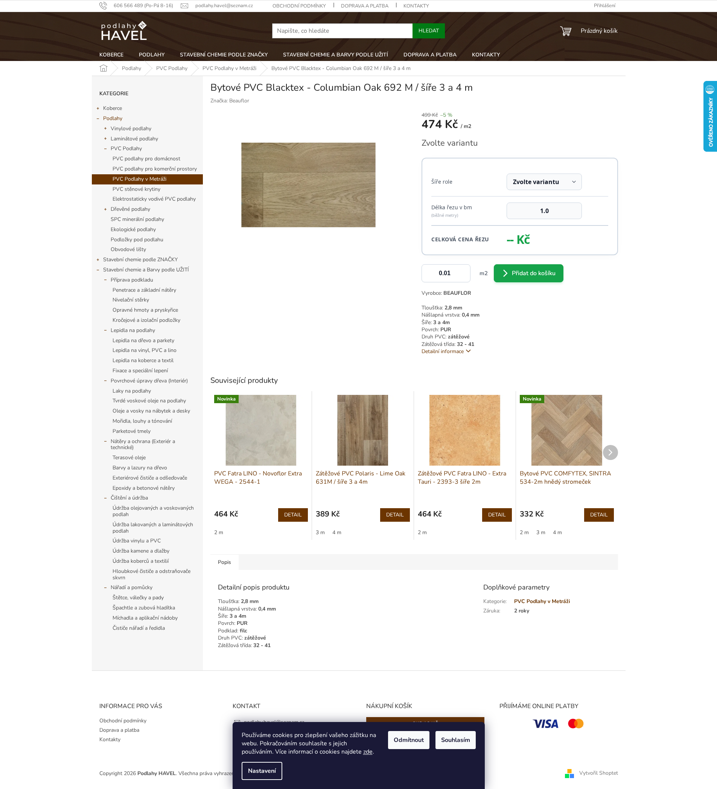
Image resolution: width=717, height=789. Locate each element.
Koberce (112, 108)
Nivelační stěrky (131, 299)
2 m (218, 532)
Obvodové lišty (128, 249)
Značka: (229, 100)
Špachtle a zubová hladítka (144, 607)
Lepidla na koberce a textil (143, 360)
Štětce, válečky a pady (138, 597)
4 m (336, 532)
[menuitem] (111, 55)
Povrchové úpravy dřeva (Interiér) (149, 380)
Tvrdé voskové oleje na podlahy (149, 400)
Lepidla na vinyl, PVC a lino (145, 350)
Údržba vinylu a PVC (137, 540)
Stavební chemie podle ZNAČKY (140, 259)
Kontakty (416, 6)
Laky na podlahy (132, 390)
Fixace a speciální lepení (140, 370)
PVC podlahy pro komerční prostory (155, 168)
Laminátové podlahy (134, 138)
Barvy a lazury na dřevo (140, 467)
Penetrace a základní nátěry (144, 290)
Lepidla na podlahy (133, 330)
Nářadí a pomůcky (131, 587)
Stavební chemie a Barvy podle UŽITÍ (146, 269)
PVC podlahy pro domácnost (146, 158)
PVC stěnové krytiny (136, 189)
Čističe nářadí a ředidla (139, 628)
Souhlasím (455, 740)
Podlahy (112, 118)
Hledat (429, 30)
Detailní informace (443, 351)
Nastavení (262, 771)
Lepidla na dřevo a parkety (143, 340)
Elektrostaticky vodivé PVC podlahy (154, 199)
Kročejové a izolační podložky (146, 320)
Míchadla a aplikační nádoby (145, 617)
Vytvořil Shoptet (598, 773)
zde (368, 752)
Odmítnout (409, 740)
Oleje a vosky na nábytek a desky (151, 410)
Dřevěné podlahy (130, 209)
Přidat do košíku (534, 273)
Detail (293, 514)
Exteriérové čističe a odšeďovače (150, 477)
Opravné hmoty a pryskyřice (145, 310)
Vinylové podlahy (131, 128)
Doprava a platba (364, 6)
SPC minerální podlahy (137, 219)
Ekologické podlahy (133, 229)
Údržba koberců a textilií (141, 561)
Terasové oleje (129, 457)
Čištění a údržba (129, 497)
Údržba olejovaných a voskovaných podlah (153, 511)
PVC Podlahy (126, 148)
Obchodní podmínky (299, 6)
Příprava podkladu (132, 279)
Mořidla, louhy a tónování (142, 421)
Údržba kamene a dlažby (141, 550)
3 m (320, 532)
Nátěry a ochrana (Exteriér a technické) (143, 444)
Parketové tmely (132, 431)
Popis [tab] (224, 562)
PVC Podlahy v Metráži (139, 179)
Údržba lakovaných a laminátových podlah (153, 528)
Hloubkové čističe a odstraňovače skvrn (151, 574)
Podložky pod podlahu (137, 239)
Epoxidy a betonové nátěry (144, 488)
